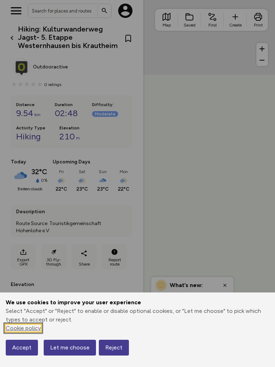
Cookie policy (23, 328)
